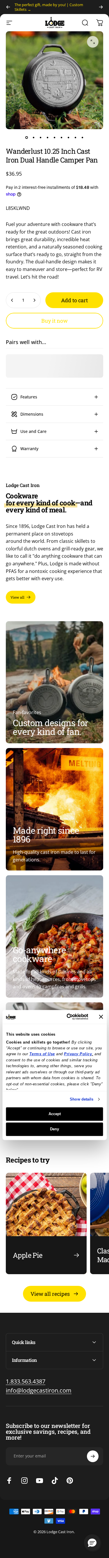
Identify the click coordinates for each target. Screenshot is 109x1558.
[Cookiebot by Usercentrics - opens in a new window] (65, 1017)
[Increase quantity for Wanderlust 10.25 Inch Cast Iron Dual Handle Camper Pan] (34, 300)
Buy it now (54, 320)
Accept (55, 1114)
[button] (92, 1542)
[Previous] (8, 7)
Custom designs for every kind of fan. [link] (50, 727)
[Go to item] (26, 137)
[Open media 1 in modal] (93, 42)
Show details (81, 1099)
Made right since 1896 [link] (46, 835)
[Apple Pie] (46, 1223)
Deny (54, 1129)
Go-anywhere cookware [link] (39, 954)
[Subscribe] (93, 1456)
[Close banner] (101, 1017)
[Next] (100, 7)
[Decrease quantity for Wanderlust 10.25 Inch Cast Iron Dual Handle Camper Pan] (12, 300)
